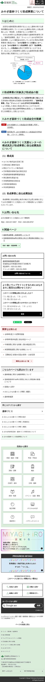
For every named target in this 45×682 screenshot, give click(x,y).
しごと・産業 (13, 616)
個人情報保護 (6, 635)
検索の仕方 (40, 610)
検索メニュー (42, 2)
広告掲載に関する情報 (9, 641)
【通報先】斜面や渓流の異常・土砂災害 (20, 355)
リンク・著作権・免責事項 (10, 631)
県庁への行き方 (7, 671)
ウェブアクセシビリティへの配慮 (12, 638)
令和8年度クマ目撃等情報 (14, 334)
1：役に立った (10, 296)
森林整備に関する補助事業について (18, 374)
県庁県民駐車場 (29, 671)
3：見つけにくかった (13, 309)
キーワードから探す (9, 601)
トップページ (5, 616)
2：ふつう (23, 296)
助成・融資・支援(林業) (10, 245)
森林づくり (7, 411)
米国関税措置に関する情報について (18, 349)
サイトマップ (6, 651)
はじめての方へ (7, 648)
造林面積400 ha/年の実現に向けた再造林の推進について (22, 380)
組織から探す (10, 387)
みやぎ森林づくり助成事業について (15, 436)
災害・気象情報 (32, 2)
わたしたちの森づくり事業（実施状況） (17, 422)
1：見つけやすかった (13, 306)
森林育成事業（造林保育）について (16, 235)
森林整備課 (9, 397)
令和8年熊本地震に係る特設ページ (18, 339)
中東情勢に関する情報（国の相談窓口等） (21, 344)
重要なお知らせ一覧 (22, 361)
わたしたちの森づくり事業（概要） (18, 392)
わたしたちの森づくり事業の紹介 (15, 417)
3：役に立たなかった (13, 299)
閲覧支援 (37, 2)
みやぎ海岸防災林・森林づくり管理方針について (20, 432)
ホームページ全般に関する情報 (11, 645)
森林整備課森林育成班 (11, 261)
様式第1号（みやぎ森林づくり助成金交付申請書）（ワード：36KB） (24, 133)
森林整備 (25, 616)
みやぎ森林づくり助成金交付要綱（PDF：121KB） (23, 126)
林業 (20, 616)
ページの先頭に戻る (22, 624)
